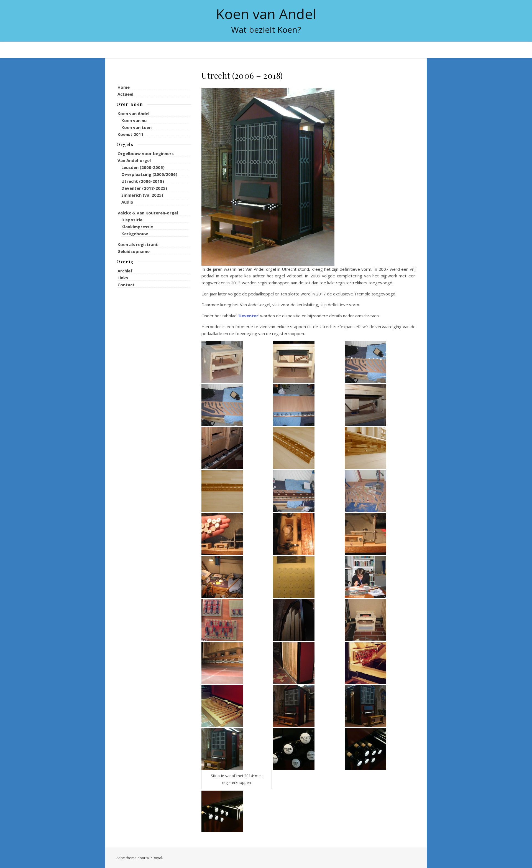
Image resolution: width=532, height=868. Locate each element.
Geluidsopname (133, 251)
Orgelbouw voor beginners (145, 153)
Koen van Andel (266, 14)
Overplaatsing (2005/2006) (149, 174)
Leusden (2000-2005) (143, 167)
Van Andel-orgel (134, 160)
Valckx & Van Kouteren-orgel (147, 213)
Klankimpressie (137, 226)
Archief (124, 271)
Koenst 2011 (130, 134)
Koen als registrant (137, 244)
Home (123, 87)
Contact (126, 284)
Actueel (125, 94)
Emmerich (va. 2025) (142, 195)
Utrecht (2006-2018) (142, 181)
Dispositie (131, 219)
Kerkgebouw (134, 233)
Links (122, 277)
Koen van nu (134, 120)
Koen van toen (136, 127)
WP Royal (154, 857)
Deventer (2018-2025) (144, 188)
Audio (127, 202)
